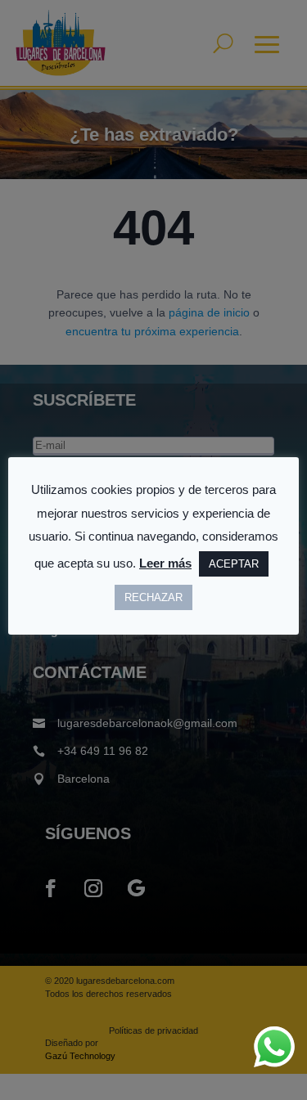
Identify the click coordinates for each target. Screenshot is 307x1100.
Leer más (165, 563)
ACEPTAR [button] (234, 564)
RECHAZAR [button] (153, 597)
